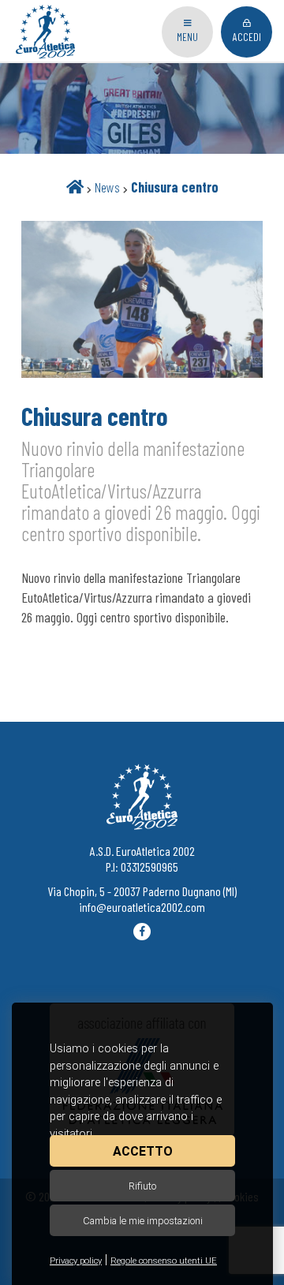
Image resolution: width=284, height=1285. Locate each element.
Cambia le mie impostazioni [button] (143, 1221)
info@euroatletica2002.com (142, 906)
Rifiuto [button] (142, 1186)
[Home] (75, 187)
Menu (187, 36)
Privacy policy (76, 1261)
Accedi (247, 36)
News (107, 187)
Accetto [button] (143, 1151)
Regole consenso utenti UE (163, 1261)
